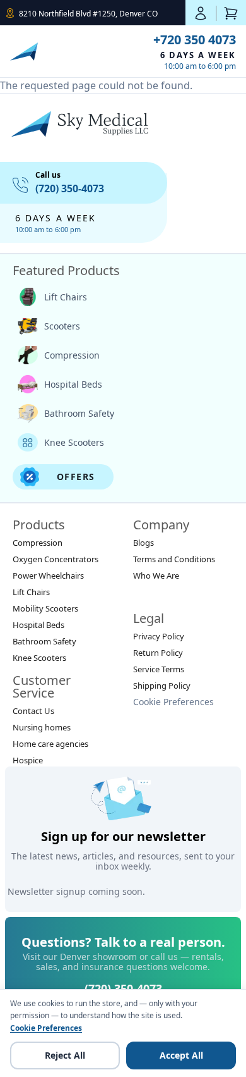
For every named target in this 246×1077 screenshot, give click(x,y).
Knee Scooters (74, 442)
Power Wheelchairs (48, 575)
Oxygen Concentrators (55, 559)
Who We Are (156, 575)
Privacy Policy (158, 636)
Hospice (28, 760)
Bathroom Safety (79, 413)
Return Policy (158, 652)
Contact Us (33, 711)
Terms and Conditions (174, 559)
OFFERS (76, 477)
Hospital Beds (73, 384)
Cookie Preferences (173, 702)
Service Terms (158, 669)
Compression (72, 355)
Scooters (62, 326)
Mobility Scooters (45, 608)
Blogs (143, 542)
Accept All (181, 1055)
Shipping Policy (161, 685)
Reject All (65, 1055)
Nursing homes (42, 727)
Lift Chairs (65, 297)
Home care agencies (50, 743)
